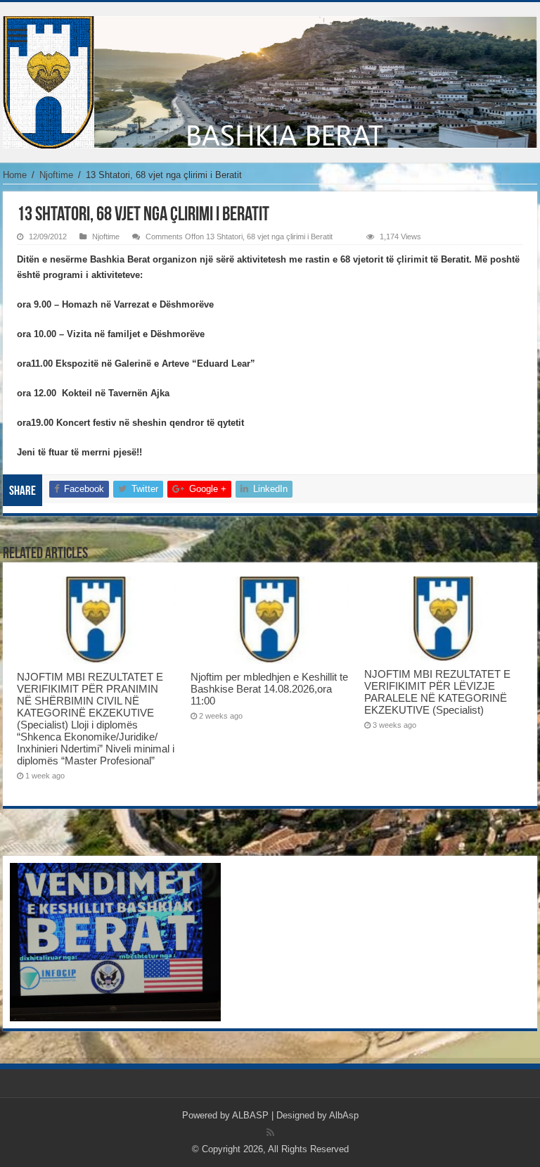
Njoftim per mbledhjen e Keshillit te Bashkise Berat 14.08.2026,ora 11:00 (269, 689)
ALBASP (250, 1115)
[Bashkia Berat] (270, 79)
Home (15, 175)
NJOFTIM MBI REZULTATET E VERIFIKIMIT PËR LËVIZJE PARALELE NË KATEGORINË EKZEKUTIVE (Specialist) (437, 692)
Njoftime (56, 175)
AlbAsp (344, 1115)
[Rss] (270, 1132)
